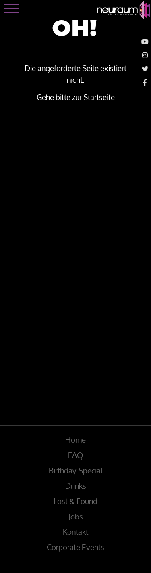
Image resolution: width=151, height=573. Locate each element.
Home (75, 440)
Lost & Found (75, 501)
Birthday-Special (76, 470)
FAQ (75, 455)
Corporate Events (75, 547)
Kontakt (75, 532)
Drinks (75, 486)
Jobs (75, 516)
